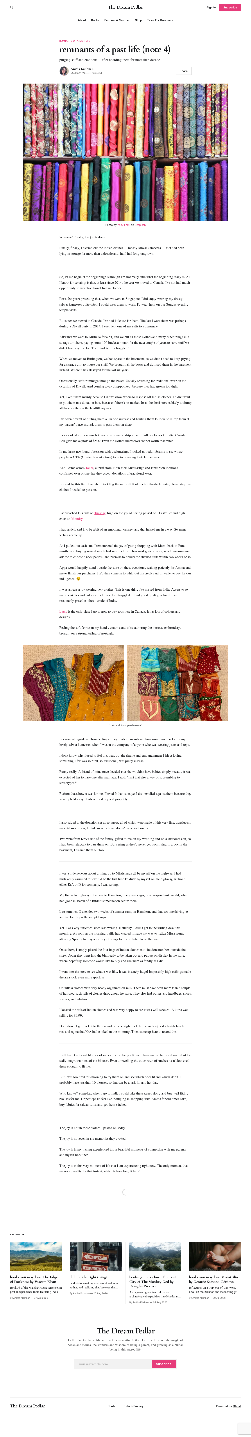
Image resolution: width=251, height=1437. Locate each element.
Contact (112, 1406)
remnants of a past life (74, 40)
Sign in (211, 7)
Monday (77, 518)
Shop (138, 20)
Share (184, 71)
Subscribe (230, 7)
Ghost (237, 1406)
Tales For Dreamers (160, 20)
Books (95, 20)
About (82, 20)
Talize (89, 467)
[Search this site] (11, 7)
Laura (63, 611)
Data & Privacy (133, 1406)
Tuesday (99, 513)
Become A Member (117, 20)
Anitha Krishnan (82, 69)
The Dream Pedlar (125, 7)
